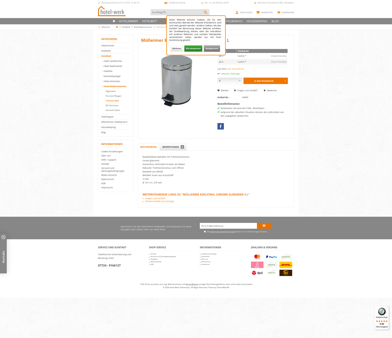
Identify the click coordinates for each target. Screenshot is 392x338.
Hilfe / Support (108, 159)
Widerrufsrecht (109, 175)
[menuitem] (284, 12)
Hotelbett (106, 50)
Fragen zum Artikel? (247, 90)
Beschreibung (148, 146)
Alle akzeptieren (193, 48)
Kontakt (105, 163)
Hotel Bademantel (112, 66)
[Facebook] (220, 126)
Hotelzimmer (107, 45)
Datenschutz (107, 179)
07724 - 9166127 (109, 265)
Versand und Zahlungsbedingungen (112, 169)
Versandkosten (192, 284)
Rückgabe (154, 259)
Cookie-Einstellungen (112, 151)
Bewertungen (172, 146)
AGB (103, 183)
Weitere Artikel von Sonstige (159, 201)
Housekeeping (108, 127)
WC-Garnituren (112, 105)
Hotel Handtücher (112, 61)
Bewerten (272, 90)
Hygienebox (110, 91)
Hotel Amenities (111, 81)
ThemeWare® (223, 287)
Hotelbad (106, 55)
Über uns (106, 155)
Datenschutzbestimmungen (223, 231)
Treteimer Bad (112, 100)
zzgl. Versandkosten (235, 69)
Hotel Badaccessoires (114, 86)
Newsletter (205, 256)
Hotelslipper (107, 116)
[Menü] (387, 308)
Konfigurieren (212, 48)
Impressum (107, 187)
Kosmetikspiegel (112, 76)
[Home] (114, 21)
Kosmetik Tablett (112, 110)
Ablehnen (176, 48)
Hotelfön (108, 71)
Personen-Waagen (113, 96)
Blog (103, 132)
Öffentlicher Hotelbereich (114, 121)
